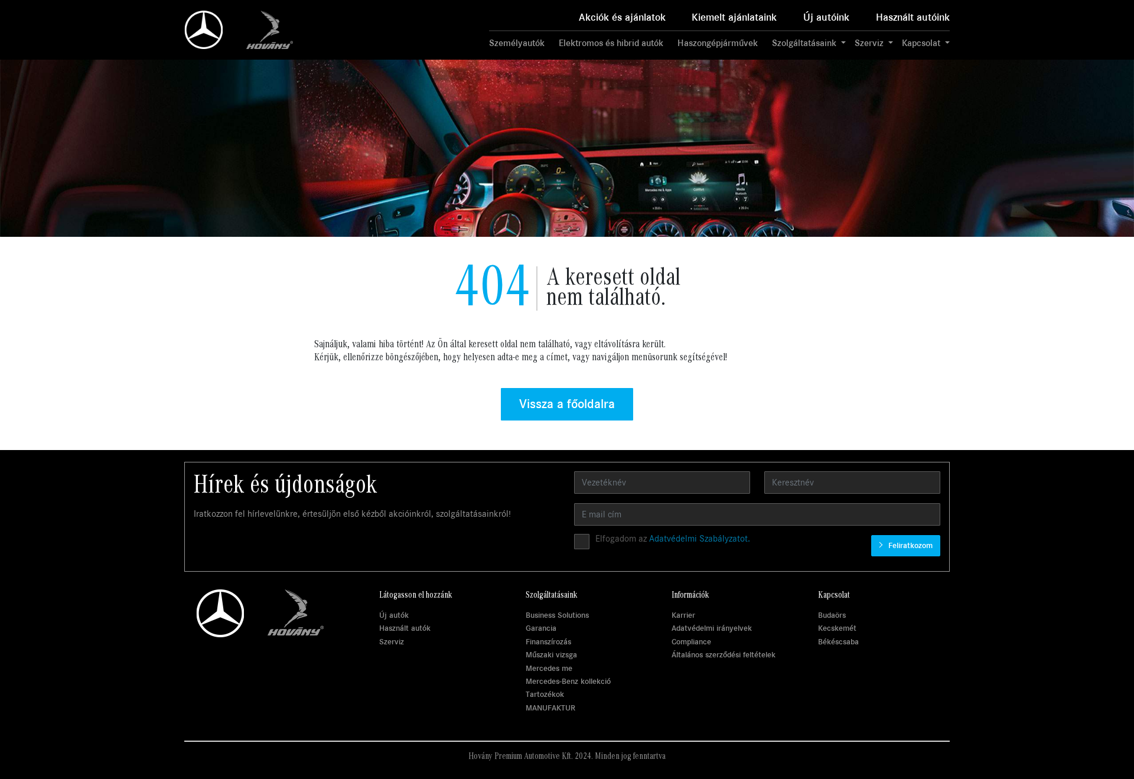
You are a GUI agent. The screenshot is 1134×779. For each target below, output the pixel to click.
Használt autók (405, 628)
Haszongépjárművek (717, 43)
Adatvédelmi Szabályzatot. (699, 538)
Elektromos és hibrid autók (611, 43)
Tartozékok (545, 694)
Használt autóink (913, 17)
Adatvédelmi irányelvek (712, 628)
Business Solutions (557, 615)
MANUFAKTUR (550, 708)
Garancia (541, 628)
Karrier (683, 615)
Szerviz (391, 642)
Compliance (691, 642)
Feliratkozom (909, 545)
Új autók (394, 615)
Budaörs (832, 615)
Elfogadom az (672, 538)
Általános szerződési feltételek (723, 655)
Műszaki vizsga (551, 655)
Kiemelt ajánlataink (734, 17)
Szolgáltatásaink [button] (805, 43)
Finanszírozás (548, 642)
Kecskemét (837, 628)
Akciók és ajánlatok (622, 17)
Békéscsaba (838, 642)
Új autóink (826, 17)
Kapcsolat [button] (922, 43)
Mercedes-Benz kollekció (568, 681)
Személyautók (517, 43)
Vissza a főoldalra (567, 404)
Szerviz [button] (870, 43)
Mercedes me (549, 668)
